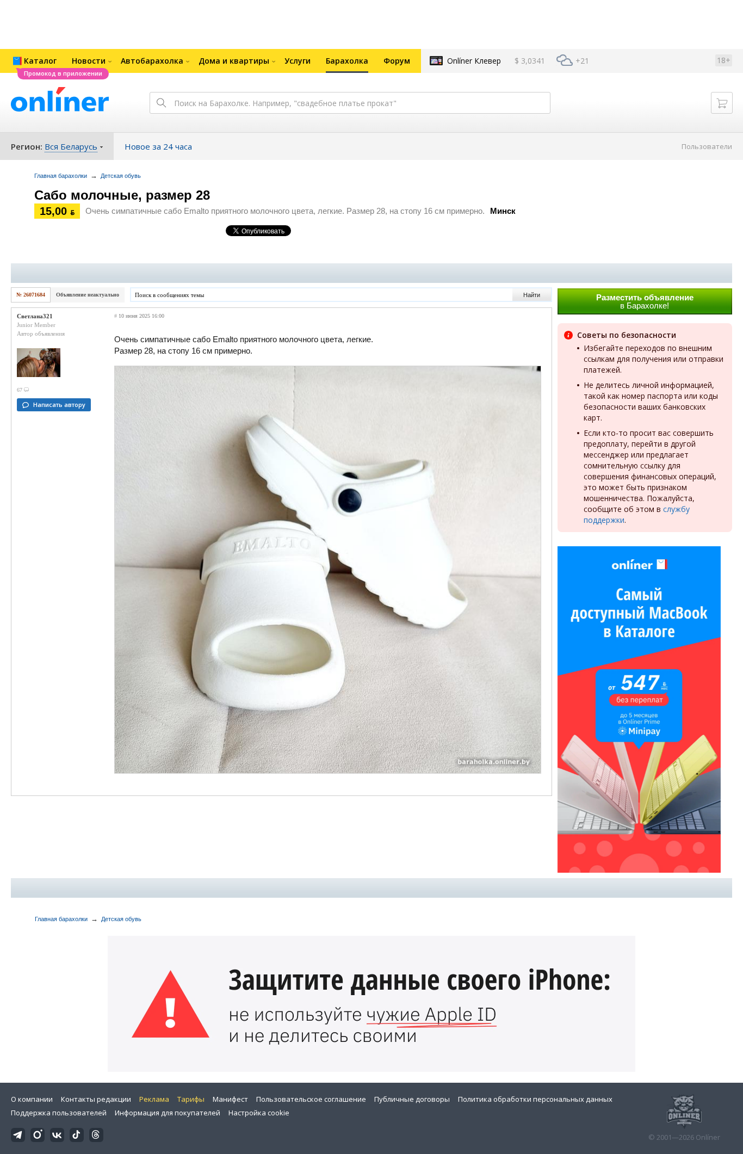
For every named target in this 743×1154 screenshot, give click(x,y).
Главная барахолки (60, 175)
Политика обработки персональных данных (535, 1099)
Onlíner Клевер (474, 60)
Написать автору (59, 404)
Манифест (230, 1099)
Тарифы (191, 1099)
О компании (32, 1099)
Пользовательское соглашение (311, 1099)
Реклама (154, 1099)
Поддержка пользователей (59, 1113)
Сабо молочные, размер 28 (122, 195)
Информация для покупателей (167, 1113)
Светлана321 (35, 316)
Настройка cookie (258, 1113)
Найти (531, 295)
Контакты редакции (96, 1099)
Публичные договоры (412, 1099)
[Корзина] (722, 103)
